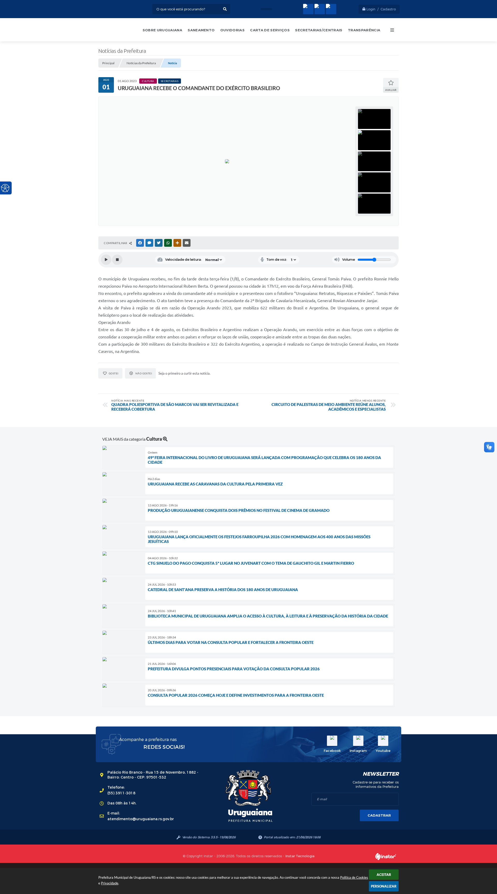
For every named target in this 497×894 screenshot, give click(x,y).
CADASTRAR (379, 815)
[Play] (106, 260)
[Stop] (117, 260)
